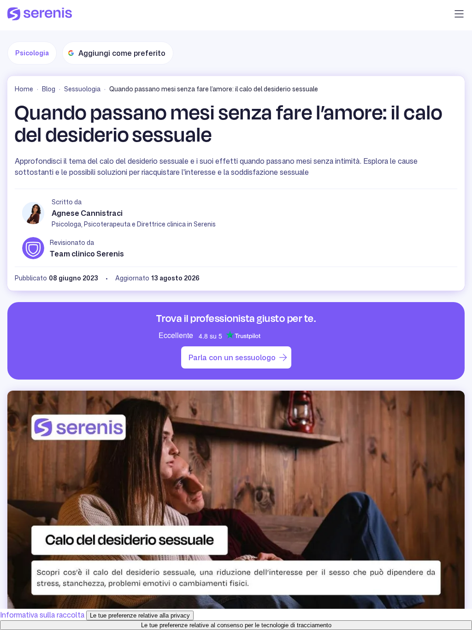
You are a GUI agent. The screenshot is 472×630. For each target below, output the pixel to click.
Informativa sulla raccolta (42, 615)
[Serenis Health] (39, 15)
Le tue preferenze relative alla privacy (140, 615)
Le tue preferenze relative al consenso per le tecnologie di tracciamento (236, 625)
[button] (459, 15)
